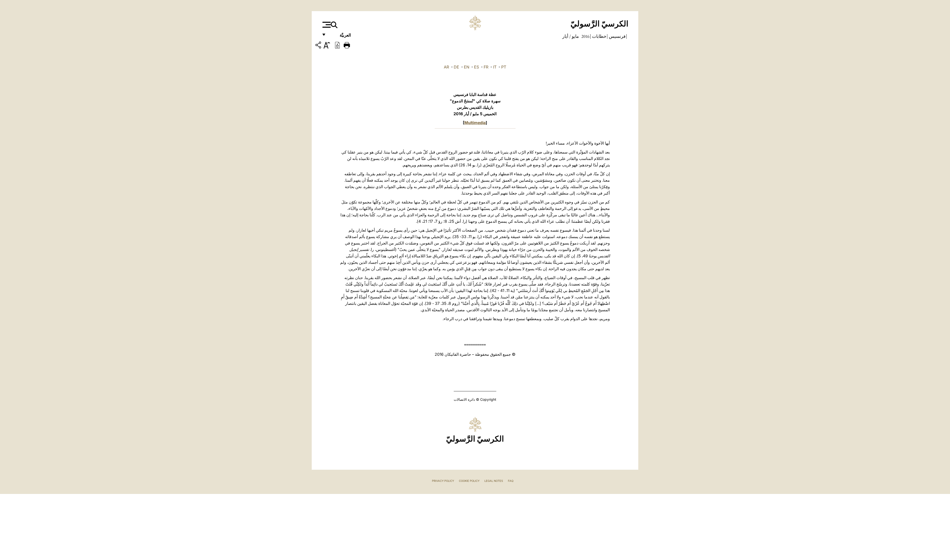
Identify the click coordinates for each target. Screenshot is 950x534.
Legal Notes (493, 481)
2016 (585, 36)
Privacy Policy (443, 481)
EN (466, 67)
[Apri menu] (326, 25)
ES (476, 67)
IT (495, 67)
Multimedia (475, 122)
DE (456, 67)
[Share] (318, 46)
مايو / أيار (570, 36)
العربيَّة (340, 36)
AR (446, 67)
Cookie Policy (469, 481)
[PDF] (337, 44)
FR (486, 67)
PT (503, 67)
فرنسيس (617, 36)
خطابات (598, 36)
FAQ (510, 481)
